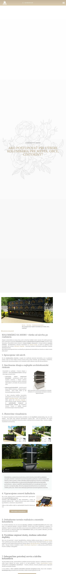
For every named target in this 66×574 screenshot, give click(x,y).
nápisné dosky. (48, 540)
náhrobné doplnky (20, 400)
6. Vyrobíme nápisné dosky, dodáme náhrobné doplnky (24, 536)
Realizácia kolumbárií (8, 331)
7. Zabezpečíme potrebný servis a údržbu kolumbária (21, 557)
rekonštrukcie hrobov (46, 563)
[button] (63, 3)
